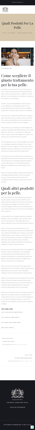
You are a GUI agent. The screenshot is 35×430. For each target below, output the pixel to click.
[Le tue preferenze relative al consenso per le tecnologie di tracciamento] (32, 427)
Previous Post (7, 338)
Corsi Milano (12, 33)
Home (4, 33)
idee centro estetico (7, 327)
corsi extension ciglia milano (10, 317)
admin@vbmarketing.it (10, 344)
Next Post (29, 355)
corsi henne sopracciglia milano (11, 322)
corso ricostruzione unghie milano (12, 312)
